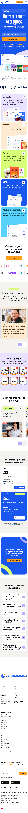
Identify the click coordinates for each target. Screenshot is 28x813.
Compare (3, 720)
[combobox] (6, 808)
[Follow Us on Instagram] (2, 788)
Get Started (18, 487)
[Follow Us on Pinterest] (13, 788)
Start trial (19, 2)
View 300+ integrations (12, 258)
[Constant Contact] (6, 2)
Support (3, 695)
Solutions (16, 684)
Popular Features (6, 712)
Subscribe (23, 773)
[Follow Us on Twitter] (16, 788)
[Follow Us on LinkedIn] (10, 788)
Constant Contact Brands (19, 702)
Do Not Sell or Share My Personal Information (10, 802)
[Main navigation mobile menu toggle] (26, 2)
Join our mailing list (6, 771)
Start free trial (12, 39)
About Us (3, 684)
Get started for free (13, 560)
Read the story (6, 336)
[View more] (14, 107)
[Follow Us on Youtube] (5, 788)
